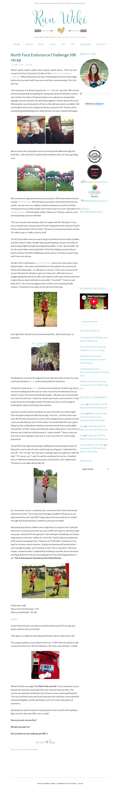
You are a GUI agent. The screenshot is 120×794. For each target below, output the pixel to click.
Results (14, 619)
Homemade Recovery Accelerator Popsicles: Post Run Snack (94, 372)
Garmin (35, 388)
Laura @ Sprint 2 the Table (92, 444)
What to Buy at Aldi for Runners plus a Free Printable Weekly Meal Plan (93, 417)
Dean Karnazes (24, 201)
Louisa (83, 404)
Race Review (24, 749)
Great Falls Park (43, 263)
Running (34, 749)
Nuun (31, 381)
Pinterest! (81, 3)
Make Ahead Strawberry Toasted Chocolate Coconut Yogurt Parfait (93, 359)
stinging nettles (18, 212)
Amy (82, 426)
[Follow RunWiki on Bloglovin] (94, 104)
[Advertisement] (97, 512)
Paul (82, 435)
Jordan (83, 413)
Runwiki (60, 23)
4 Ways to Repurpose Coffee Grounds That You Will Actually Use (94, 385)
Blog (16, 749)
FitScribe (72, 783)
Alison (49, 90)
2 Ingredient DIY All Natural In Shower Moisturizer (94, 448)
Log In (80, 783)
